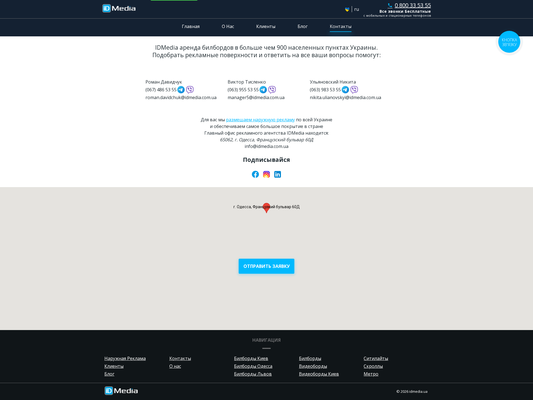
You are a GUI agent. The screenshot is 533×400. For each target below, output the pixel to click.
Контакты (340, 26)
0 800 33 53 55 (409, 5)
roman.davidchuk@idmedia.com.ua (181, 97)
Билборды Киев (251, 358)
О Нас (228, 26)
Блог (303, 26)
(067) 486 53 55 (161, 90)
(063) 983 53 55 (325, 90)
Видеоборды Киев (319, 374)
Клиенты (265, 26)
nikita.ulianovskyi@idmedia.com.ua (345, 97)
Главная (191, 26)
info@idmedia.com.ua (266, 146)
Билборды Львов (253, 374)
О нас (175, 366)
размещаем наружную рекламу (260, 120)
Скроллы (373, 366)
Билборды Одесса (253, 366)
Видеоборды (313, 366)
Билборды (310, 358)
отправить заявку (266, 266)
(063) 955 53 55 (243, 90)
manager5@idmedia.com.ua (256, 97)
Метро (371, 374)
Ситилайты (376, 358)
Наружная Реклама (125, 358)
